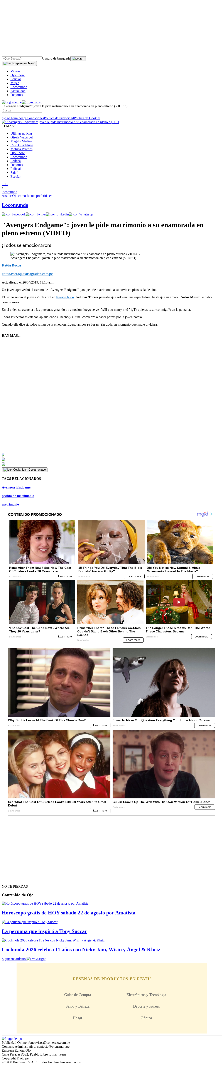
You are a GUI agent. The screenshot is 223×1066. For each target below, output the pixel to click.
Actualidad (17, 91)
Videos (15, 71)
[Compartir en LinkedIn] (57, 214)
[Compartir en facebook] (14, 214)
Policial (15, 79)
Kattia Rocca (11, 265)
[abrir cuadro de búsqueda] (78, 58)
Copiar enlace (37, 469)
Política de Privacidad (59, 118)
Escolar (15, 176)
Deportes (16, 95)
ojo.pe (6, 118)
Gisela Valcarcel (21, 137)
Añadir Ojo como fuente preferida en (27, 196)
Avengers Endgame (16, 487)
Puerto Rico (65, 297)
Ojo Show (17, 75)
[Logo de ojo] (12, 102)
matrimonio (10, 504)
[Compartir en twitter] (36, 214)
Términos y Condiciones (27, 118)
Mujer (14, 83)
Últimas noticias (21, 133)
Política (15, 161)
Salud (14, 172)
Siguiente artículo (14, 959)
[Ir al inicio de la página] (12, 878)
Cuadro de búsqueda (56, 58)
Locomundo (18, 87)
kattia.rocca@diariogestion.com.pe (27, 274)
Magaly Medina (21, 141)
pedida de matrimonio (18, 496)
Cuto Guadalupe (21, 145)
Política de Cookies (87, 118)
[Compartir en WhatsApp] (81, 214)
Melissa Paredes (21, 149)
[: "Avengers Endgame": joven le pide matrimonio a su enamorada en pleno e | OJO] (60, 122)
